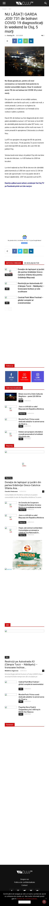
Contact (25, 885)
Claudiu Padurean (11, 491)
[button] (45, 3)
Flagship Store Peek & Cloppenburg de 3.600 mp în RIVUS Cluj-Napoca (29, 709)
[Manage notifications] (44, 902)
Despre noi (24, 879)
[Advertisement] (24, 215)
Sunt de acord (24, 902)
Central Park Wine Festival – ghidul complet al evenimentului (30, 300)
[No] (46, 898)
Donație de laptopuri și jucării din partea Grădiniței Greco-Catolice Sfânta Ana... (23, 485)
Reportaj (9, 275)
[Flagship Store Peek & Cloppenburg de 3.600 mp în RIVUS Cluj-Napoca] (11, 710)
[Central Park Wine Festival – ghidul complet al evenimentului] (11, 300)
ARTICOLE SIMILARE (13, 263)
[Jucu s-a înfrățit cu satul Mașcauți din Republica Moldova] (11, 409)
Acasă (4, 9)
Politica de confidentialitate (24, 882)
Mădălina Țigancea (11, 671)
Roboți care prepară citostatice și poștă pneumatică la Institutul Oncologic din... (31, 434)
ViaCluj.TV (10, 35)
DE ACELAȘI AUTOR (31, 263)
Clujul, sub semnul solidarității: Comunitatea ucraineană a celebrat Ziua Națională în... (31, 530)
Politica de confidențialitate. (27, 899)
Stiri (10, 9)
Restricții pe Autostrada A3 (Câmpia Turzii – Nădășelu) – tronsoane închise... (21, 664)
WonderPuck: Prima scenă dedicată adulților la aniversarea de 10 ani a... (31, 421)
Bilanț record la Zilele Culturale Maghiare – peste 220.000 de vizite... (31, 396)
